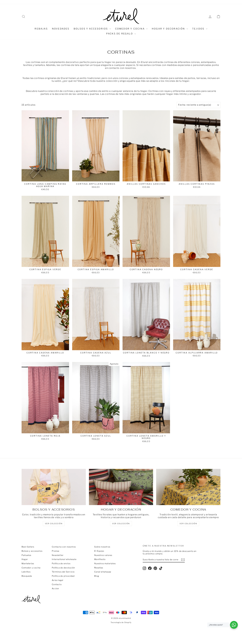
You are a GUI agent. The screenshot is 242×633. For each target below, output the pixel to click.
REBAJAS (41, 28)
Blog (96, 576)
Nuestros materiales (105, 563)
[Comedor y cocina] (188, 487)
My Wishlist (92, 2)
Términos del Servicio (63, 572)
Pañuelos (26, 555)
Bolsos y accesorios (91, 28)
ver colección (53, 523)
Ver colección (188, 523)
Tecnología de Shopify (121, 622)
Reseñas (79, 2)
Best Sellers (28, 547)
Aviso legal (57, 580)
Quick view (45, 178)
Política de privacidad (63, 576)
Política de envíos (61, 563)
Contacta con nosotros (64, 547)
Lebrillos (26, 572)
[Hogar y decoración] (121, 487)
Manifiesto (99, 559)
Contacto (57, 584)
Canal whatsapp (102, 572)
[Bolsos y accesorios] (54, 487)
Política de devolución (63, 567)
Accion (55, 588)
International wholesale (64, 559)
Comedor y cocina (130, 28)
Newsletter (57, 555)
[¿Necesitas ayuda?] (234, 625)
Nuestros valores (49, 2)
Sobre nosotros (30, 2)
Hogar (25, 559)
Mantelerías (28, 563)
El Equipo (99, 551)
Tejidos (198, 28)
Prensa (55, 551)
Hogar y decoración (169, 28)
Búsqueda (27, 576)
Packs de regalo (120, 33)
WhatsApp (66, 2)
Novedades (60, 28)
